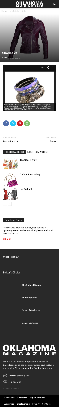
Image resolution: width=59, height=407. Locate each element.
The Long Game (29, 297)
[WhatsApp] (27, 123)
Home (4, 11)
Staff (5, 57)
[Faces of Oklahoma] (11, 310)
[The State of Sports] (11, 285)
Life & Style (14, 11)
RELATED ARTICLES (14, 152)
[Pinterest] (20, 123)
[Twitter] (13, 123)
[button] (5, 4)
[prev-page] (5, 204)
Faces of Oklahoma (31, 310)
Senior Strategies (30, 323)
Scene (53, 141)
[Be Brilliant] (10, 193)
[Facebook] (6, 123)
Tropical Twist (28, 159)
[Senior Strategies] (11, 323)
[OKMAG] (29, 350)
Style (24, 11)
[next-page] (10, 204)
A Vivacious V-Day (30, 174)
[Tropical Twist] (10, 163)
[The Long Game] (11, 297)
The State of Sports (31, 285)
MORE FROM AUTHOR (37, 152)
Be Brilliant (26, 189)
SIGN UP (7, 239)
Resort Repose (10, 141)
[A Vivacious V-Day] (10, 180)
